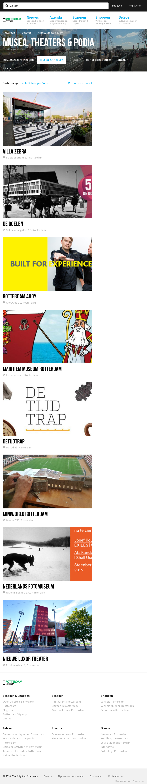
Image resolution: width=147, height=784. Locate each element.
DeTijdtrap (13, 441)
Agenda (57, 728)
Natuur (123, 60)
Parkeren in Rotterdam (115, 710)
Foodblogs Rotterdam (114, 738)
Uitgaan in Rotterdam (65, 706)
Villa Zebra (14, 151)
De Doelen (13, 223)
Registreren (135, 5)
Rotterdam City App (15, 714)
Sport (7, 67)
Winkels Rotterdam (112, 701)
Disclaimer (96, 776)
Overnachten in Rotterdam (68, 710)
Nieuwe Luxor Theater (25, 658)
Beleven (8, 728)
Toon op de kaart (81, 83)
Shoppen (107, 696)
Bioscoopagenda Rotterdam (69, 738)
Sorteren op (10, 83)
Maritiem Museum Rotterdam (32, 368)
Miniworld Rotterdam (25, 514)
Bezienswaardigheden (18, 60)
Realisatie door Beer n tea (129, 781)
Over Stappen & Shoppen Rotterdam (18, 704)
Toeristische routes (97, 60)
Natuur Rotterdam (14, 755)
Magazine (9, 710)
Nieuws (105, 728)
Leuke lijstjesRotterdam (115, 742)
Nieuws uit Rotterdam (114, 734)
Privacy (48, 776)
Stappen (57, 696)
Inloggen (117, 5)
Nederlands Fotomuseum (28, 586)
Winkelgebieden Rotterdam (118, 706)
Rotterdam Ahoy (19, 296)
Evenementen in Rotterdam (69, 734)
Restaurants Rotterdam (66, 701)
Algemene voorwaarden (71, 776)
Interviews (107, 747)
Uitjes (73, 60)
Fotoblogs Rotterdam (114, 751)
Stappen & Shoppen (16, 696)
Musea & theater (51, 60)
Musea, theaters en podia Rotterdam (18, 740)
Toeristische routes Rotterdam (22, 751)
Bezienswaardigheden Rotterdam (23, 734)
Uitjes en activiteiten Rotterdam (22, 747)
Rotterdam (114, 776)
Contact (7, 718)
